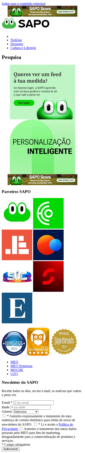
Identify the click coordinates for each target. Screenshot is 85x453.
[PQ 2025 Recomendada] (38, 354)
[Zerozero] (48, 259)
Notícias (16, 40)
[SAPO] (17, 227)
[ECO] (48, 227)
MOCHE (16, 370)
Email (7, 402)
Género (7, 411)
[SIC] (17, 290)
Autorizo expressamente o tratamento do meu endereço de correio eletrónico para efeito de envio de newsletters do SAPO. (38, 420)
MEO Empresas (21, 366)
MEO (14, 362)
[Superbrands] (64, 354)
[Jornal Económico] (17, 259)
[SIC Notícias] (48, 290)
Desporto (16, 44)
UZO (14, 374)
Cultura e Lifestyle (23, 48)
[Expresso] (17, 322)
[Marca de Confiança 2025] (14, 354)
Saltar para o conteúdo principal (23, 3)
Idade (5, 407)
